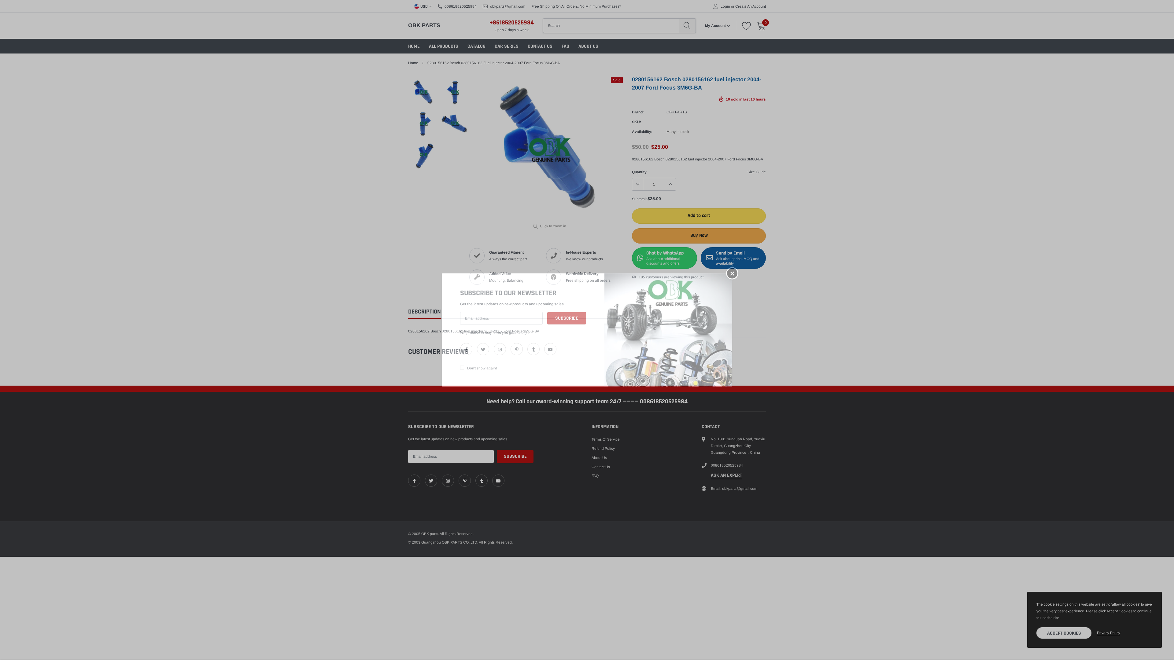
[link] (466, 349)
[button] (732, 273)
